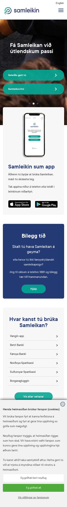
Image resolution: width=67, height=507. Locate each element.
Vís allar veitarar (33, 396)
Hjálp (33, 289)
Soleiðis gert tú (17, 75)
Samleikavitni (16, 88)
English (60, 3)
